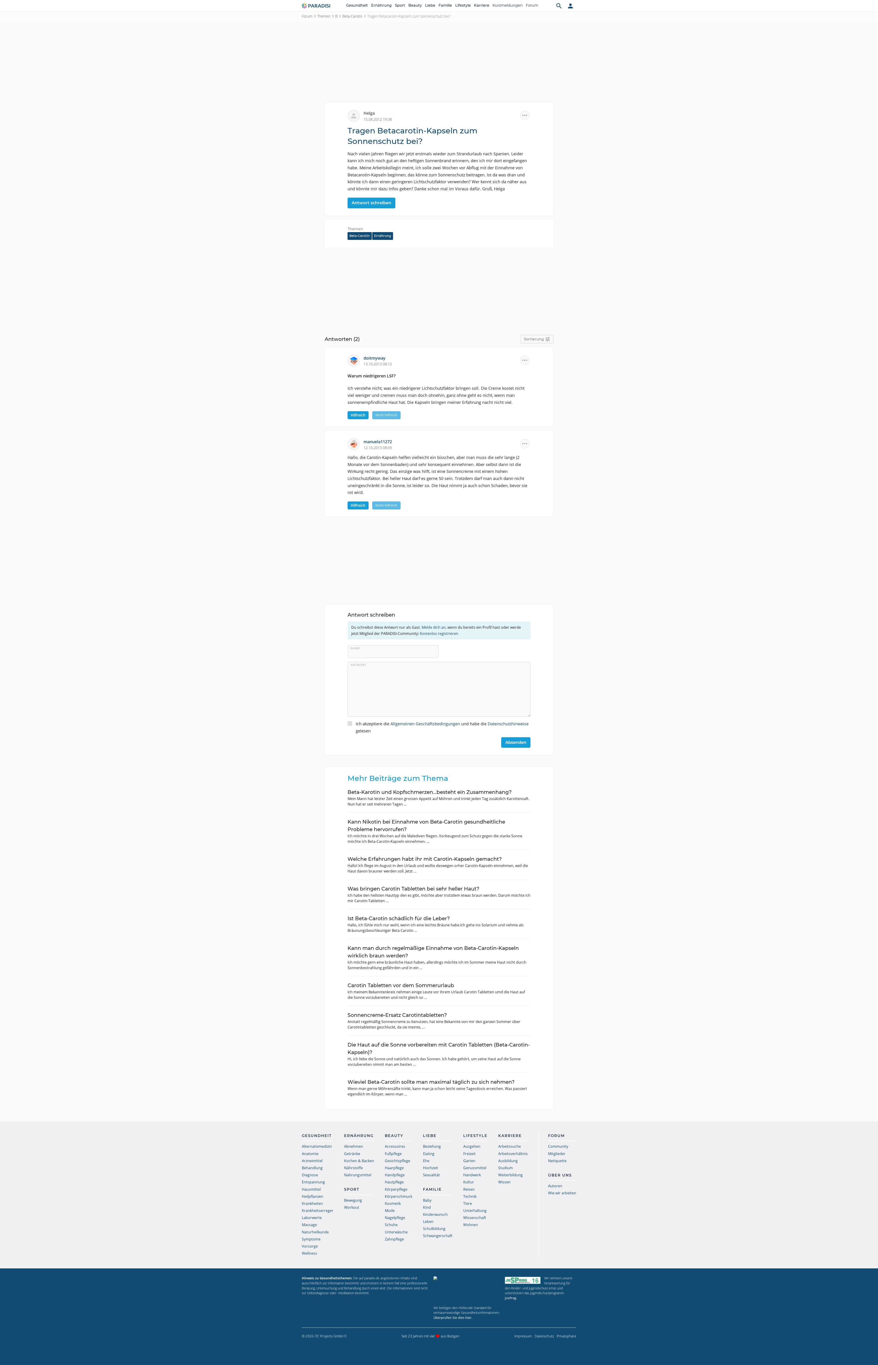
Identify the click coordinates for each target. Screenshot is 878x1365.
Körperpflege (396, 1189)
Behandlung (312, 1167)
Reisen (469, 1189)
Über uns (560, 1175)
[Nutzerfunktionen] (570, 5)
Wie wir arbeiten (562, 1192)
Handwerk (472, 1174)
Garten (469, 1160)
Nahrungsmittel (357, 1174)
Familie (445, 5)
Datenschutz (544, 1336)
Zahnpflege (394, 1239)
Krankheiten (312, 1203)
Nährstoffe (353, 1167)
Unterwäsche (396, 1232)
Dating (428, 1153)
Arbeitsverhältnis (513, 1153)
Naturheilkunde (315, 1232)
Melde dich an (434, 627)
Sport (400, 5)
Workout (351, 1207)
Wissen (504, 1182)
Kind (427, 1207)
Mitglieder (556, 1153)
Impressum (523, 1336)
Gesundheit (357, 5)
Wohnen (470, 1224)
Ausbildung (508, 1160)
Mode (390, 1210)
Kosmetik (393, 1203)
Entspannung (313, 1182)
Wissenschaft (474, 1217)
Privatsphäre (566, 1336)
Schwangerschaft (437, 1235)
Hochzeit (430, 1167)
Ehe (426, 1160)
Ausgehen (471, 1146)
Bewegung (353, 1200)
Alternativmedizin (317, 1146)
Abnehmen (353, 1146)
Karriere (481, 5)
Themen (323, 16)
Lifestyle (463, 5)
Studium (505, 1167)
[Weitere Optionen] (524, 115)
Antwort (358, 665)
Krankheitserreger (317, 1210)
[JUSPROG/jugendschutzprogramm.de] (523, 1280)
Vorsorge (310, 1246)
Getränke (352, 1153)
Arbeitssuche (509, 1146)
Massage (309, 1224)
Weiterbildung (510, 1174)
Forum (532, 5)
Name (355, 648)
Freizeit (469, 1153)
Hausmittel (311, 1189)
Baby (427, 1200)
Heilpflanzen (312, 1196)
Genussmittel (474, 1167)
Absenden (515, 742)
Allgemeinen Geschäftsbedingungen (425, 723)
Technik (469, 1196)
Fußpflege (393, 1153)
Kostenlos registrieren (439, 633)
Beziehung (432, 1146)
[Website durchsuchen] (559, 5)
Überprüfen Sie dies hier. (453, 1317)
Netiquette (557, 1160)
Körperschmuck (398, 1196)
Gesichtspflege (397, 1160)
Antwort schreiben (371, 202)
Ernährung (381, 5)
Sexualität (431, 1174)
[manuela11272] (356, 443)
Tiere (467, 1203)
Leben (428, 1221)
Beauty (415, 5)
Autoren (555, 1185)
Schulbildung (434, 1228)
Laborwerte (312, 1217)
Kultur (468, 1182)
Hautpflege (394, 1182)
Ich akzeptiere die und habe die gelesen (442, 727)
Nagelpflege (395, 1217)
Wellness (309, 1253)
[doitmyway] (356, 360)
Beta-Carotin (352, 16)
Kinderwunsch (435, 1214)
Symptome (311, 1239)
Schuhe (391, 1224)
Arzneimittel (312, 1160)
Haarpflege (394, 1167)
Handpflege (395, 1174)
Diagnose (310, 1174)
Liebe (430, 5)
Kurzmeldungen (508, 5)
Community (558, 1146)
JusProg (510, 1298)
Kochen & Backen (359, 1160)
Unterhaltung (475, 1210)
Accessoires (395, 1146)
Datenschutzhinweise (508, 723)
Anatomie (310, 1153)
